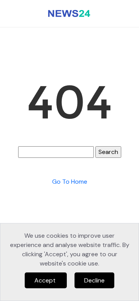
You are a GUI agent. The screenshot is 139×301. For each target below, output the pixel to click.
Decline (94, 280)
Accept (45, 280)
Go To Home (69, 182)
